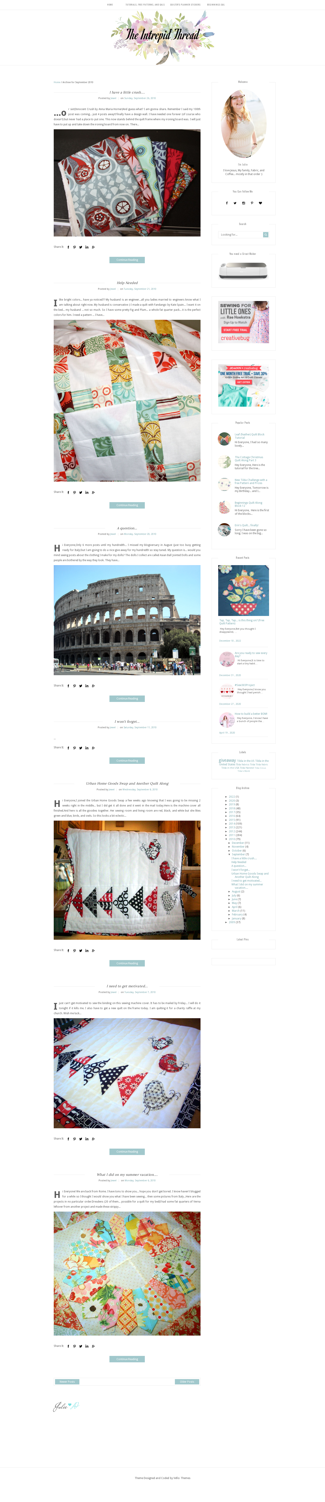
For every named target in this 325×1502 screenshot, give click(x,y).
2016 (232, 816)
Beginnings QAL (216, 4)
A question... (127, 528)
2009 (232, 922)
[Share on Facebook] (68, 247)
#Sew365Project (245, 685)
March (236, 910)
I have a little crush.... (127, 92)
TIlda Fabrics (242, 764)
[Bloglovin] (260, 203)
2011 (232, 835)
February (237, 914)
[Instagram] (243, 203)
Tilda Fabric (262, 764)
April (234, 907)
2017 (232, 812)
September (238, 854)
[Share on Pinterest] (74, 247)
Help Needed (127, 283)
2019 (232, 804)
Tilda (252, 764)
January (236, 918)
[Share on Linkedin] (87, 247)
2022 (232, 796)
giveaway (227, 760)
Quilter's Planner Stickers (185, 4)
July (234, 895)
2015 (232, 820)
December (238, 842)
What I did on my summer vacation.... (127, 1174)
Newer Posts (67, 1381)
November (238, 846)
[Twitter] (235, 203)
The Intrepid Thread (162, 34)
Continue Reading (127, 259)
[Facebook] (226, 203)
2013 (232, 827)
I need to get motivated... (127, 986)
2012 (232, 831)
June (234, 899)
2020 (232, 800)
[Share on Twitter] (80, 247)
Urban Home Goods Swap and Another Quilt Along (127, 783)
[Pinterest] (252, 203)
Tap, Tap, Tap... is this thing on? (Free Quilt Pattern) (241, 622)
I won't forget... (127, 721)
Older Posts (187, 1381)
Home (110, 4)
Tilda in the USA (230, 767)
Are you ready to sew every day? (251, 655)
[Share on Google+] (93, 247)
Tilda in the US (245, 760)
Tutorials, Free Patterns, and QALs (145, 4)
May (234, 903)
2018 (232, 808)
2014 (232, 823)
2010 (232, 839)
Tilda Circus (260, 768)
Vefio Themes (182, 1478)
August (236, 891)
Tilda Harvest (247, 767)
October (237, 850)
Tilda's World (244, 771)
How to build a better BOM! (251, 713)
